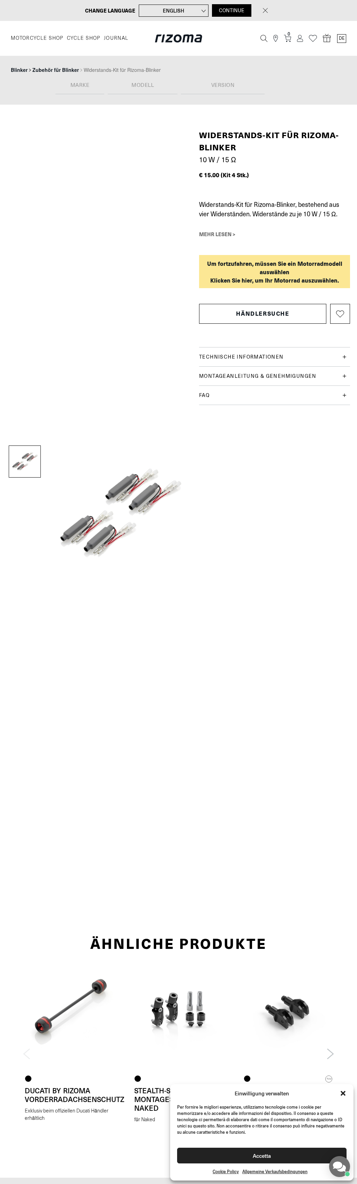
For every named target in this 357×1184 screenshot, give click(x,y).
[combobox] (79, 85)
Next (330, 1054)
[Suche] (263, 38)
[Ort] (275, 38)
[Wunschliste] (313, 38)
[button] (343, 1093)
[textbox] (79, 85)
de (341, 38)
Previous (26, 1054)
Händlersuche (262, 313)
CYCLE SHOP (83, 38)
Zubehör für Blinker (55, 69)
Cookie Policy (226, 1172)
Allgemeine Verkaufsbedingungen (274, 1172)
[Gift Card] (327, 38)
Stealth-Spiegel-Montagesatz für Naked (168, 1099)
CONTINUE (231, 10)
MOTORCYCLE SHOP (37, 38)
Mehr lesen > (217, 234)
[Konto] (300, 38)
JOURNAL (116, 38)
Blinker (19, 69)
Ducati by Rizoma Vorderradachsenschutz (74, 1095)
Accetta (262, 1155)
